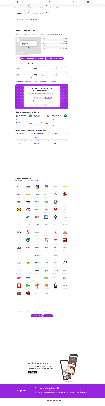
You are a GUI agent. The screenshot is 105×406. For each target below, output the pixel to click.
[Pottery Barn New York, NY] (46, 255)
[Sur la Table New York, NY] (37, 293)
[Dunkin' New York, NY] (28, 194)
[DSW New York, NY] (19, 232)
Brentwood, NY (38, 81)
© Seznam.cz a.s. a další (37, 54)
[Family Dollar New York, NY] (19, 240)
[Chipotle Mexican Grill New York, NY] (64, 194)
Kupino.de (54, 401)
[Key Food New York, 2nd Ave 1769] (23, 124)
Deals (50, 1)
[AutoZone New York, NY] (55, 308)
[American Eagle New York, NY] (28, 270)
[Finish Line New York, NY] (64, 202)
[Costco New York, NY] (46, 248)
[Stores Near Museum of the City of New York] (41, 135)
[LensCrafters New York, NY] (37, 210)
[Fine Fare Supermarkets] (19, 13)
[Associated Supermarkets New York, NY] (28, 232)
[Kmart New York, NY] (19, 286)
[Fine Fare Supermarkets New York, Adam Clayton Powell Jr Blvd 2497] (41, 75)
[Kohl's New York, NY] (19, 255)
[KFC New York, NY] (28, 293)
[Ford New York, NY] (37, 301)
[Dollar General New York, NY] (64, 187)
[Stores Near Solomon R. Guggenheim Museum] (59, 143)
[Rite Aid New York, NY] (46, 187)
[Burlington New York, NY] (28, 255)
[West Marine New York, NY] (46, 194)
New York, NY (36, 180)
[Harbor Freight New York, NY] (37, 278)
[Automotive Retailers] (71, 5)
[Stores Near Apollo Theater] (59, 135)
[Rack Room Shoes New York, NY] (46, 286)
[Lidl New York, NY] (19, 210)
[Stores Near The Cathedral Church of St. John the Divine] (23, 143)
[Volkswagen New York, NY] (28, 308)
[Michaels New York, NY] (64, 278)
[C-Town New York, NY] (19, 278)
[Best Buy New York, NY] (46, 217)
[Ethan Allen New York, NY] (64, 248)
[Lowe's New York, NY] (28, 217)
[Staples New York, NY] (28, 248)
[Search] (88, 2)
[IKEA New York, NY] (28, 187)
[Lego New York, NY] (64, 240)
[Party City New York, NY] (64, 210)
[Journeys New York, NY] (37, 232)
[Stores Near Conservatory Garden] (23, 135)
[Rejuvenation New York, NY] (64, 270)
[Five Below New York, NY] (28, 278)
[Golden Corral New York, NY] (37, 217)
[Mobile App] (33, 372)
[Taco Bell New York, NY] (55, 286)
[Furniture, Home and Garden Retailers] (37, 5)
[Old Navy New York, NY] (37, 263)
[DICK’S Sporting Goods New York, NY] (19, 263)
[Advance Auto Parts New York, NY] (19, 301)
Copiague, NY (43, 81)
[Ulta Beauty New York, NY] (46, 293)
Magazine (68, 1)
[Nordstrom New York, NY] (64, 225)
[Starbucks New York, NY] (55, 202)
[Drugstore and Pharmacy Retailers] (49, 5)
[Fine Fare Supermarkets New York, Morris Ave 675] (59, 75)
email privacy (45, 104)
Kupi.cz (51, 401)
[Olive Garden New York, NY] (19, 293)
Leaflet (31, 54)
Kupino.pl (57, 401)
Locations (62, 1)
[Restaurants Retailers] (77, 5)
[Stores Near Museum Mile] (41, 143)
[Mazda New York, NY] (55, 301)
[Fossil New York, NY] (28, 225)
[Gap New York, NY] (64, 263)
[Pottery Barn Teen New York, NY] (64, 286)
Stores (57, 1)
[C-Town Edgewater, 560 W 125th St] (41, 124)
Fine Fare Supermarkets (21, 81)
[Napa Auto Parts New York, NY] (19, 308)
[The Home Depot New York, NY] (46, 240)
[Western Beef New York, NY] (28, 263)
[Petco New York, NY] (64, 217)
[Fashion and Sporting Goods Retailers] (61, 5)
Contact (57, 404)
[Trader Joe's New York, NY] (46, 210)
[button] (27, 19)
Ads (53, 1)
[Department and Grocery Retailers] (24, 5)
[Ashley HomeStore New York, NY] (37, 225)
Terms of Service (63, 404)
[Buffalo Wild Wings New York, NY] (28, 202)
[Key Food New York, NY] (19, 202)
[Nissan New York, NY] (37, 308)
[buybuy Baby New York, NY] (19, 248)
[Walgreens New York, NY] (55, 187)
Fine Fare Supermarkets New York (36, 7)
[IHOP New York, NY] (37, 202)
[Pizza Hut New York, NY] (55, 194)
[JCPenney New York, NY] (55, 278)
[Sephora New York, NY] (46, 263)
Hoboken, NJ (49, 81)
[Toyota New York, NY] (64, 301)
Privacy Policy (41, 100)
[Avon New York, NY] (46, 232)
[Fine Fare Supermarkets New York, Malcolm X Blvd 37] (41, 68)
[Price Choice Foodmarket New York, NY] (55, 217)
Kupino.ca (48, 401)
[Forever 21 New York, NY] (55, 263)
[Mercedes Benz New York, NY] (46, 308)
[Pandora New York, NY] (37, 194)
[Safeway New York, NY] (19, 194)
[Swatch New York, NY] (19, 217)
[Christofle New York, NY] (37, 240)
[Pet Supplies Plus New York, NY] (28, 286)
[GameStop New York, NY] (55, 255)
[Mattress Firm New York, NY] (37, 248)
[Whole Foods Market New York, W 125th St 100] (23, 117)
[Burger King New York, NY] (37, 286)
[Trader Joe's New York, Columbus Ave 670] (59, 124)
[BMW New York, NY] (46, 301)
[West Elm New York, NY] (64, 293)
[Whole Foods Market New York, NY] (28, 240)
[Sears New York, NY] (55, 248)
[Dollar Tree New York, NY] (46, 278)
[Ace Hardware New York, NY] (55, 240)
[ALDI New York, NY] (37, 187)
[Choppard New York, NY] (46, 225)
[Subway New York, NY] (55, 293)
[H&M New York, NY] (46, 270)
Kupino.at (45, 401)
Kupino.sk (60, 401)
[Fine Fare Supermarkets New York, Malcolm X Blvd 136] (23, 68)
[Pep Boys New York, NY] (28, 301)
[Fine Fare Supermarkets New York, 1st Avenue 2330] (59, 68)
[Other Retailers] (83, 5)
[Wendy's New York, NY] (28, 210)
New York (24, 7)
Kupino (16, 7)
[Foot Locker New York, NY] (55, 232)
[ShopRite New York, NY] (64, 232)
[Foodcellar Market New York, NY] (46, 202)
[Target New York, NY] (55, 210)
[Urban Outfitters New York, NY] (19, 270)
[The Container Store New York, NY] (37, 270)
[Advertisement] (41, 25)
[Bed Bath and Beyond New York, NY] (55, 270)
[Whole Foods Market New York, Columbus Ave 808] (59, 117)
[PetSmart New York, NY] (19, 225)
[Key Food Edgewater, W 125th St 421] (41, 117)
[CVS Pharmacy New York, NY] (64, 255)
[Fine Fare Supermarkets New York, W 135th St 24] (23, 75)
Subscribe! (48, 97)
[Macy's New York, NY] (55, 225)
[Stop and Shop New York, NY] (19, 187)
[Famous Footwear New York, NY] (37, 255)
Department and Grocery (28, 14)
